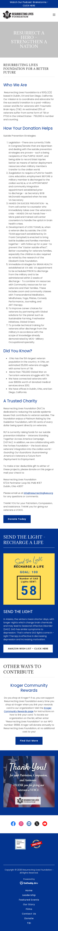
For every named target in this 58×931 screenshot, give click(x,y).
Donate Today (17, 519)
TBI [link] (29, 923)
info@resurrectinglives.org (38, 493)
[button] (54, 14)
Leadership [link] (29, 895)
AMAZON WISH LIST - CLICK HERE (28, 648)
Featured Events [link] (29, 899)
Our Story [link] (29, 904)
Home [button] (29, 890)
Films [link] (29, 909)
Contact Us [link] (29, 913)
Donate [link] (29, 918)
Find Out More (29, 740)
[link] (18, 14)
